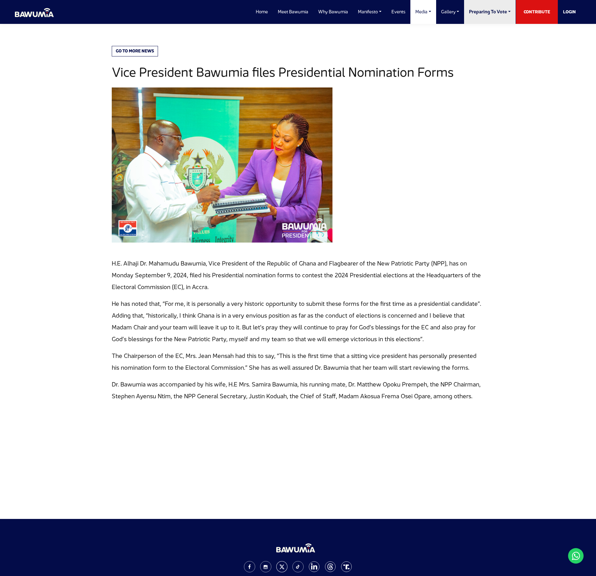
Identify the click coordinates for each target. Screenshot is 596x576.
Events (398, 11)
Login (569, 11)
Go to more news (135, 50)
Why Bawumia (333, 11)
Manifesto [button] (368, 11)
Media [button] (421, 11)
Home (262, 11)
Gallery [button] (448, 11)
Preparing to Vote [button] (488, 11)
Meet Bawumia (293, 11)
